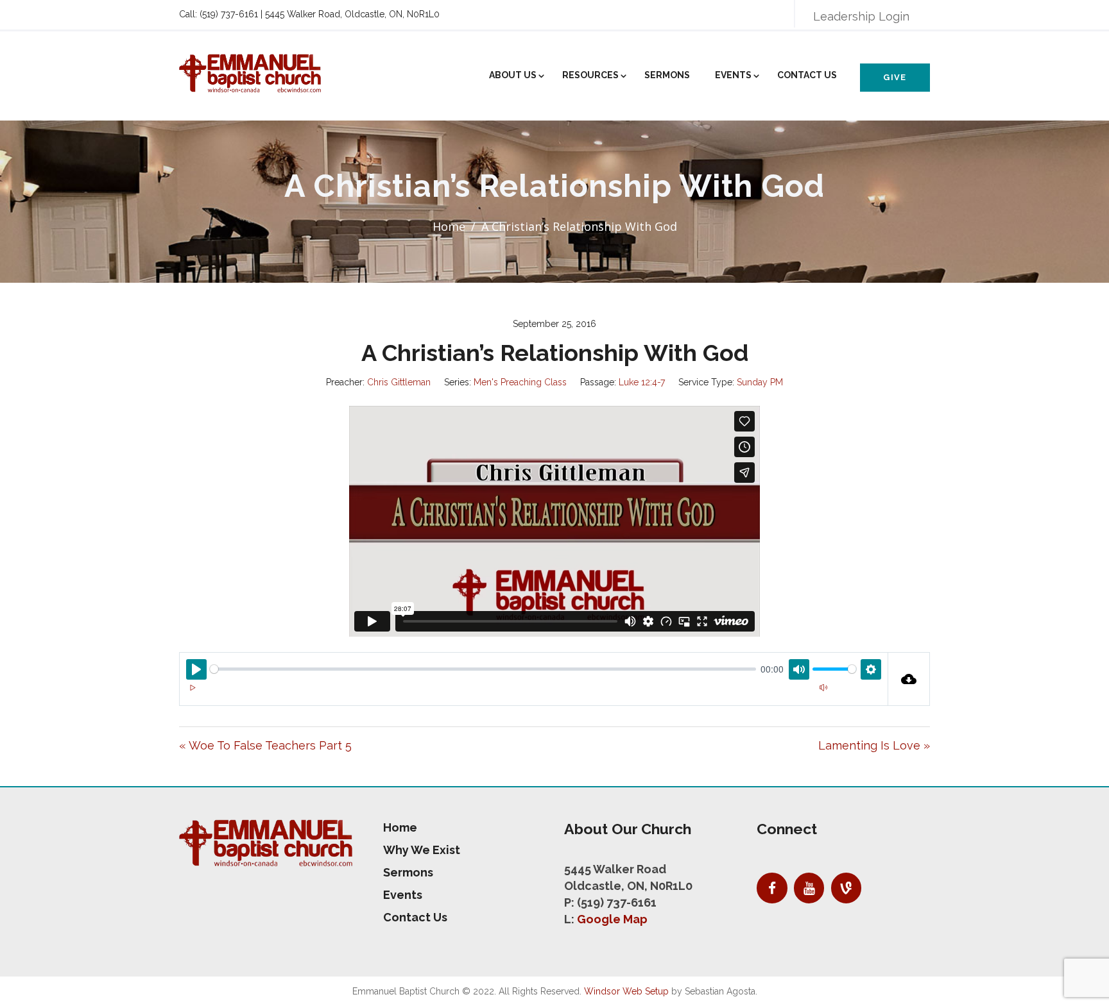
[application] (534, 695)
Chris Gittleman (399, 382)
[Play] (192, 688)
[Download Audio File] (909, 679)
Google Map (612, 919)
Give (894, 77)
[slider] (483, 669)
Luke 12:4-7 (642, 382)
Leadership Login (861, 16)
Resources (590, 75)
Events (733, 75)
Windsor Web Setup (626, 991)
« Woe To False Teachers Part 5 (265, 745)
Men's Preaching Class (520, 382)
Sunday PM (760, 382)
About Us (513, 75)
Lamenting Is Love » (874, 745)
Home (449, 226)
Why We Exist (421, 850)
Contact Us (807, 75)
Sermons (667, 75)
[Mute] (823, 688)
